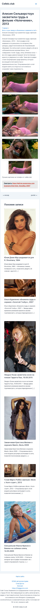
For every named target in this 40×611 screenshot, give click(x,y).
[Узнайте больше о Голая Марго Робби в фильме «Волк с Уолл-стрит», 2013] (20, 470)
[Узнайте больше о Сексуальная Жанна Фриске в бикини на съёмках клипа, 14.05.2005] (20, 522)
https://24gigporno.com (20, 588)
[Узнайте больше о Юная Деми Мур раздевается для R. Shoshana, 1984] (20, 231)
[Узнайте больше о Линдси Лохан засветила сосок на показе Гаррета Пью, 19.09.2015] (20, 346)
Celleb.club (8, 3)
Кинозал (20, 586)
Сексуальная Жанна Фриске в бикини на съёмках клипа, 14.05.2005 (17, 548)
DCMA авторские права (20, 581)
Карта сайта (20, 576)
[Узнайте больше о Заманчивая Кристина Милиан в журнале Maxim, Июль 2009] (20, 418)
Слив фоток (20, 583)
